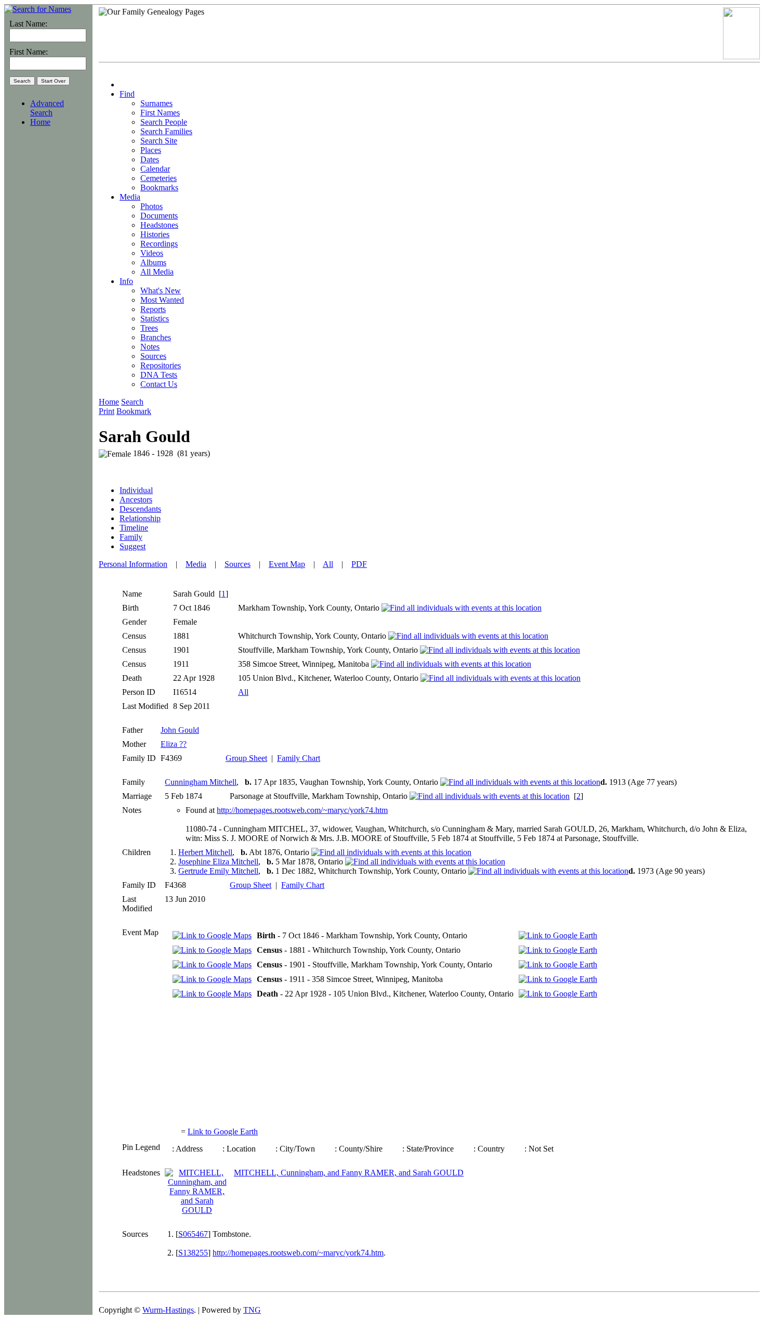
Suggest (133, 546)
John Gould (180, 730)
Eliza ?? (174, 744)
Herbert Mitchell (205, 852)
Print (106, 411)
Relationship (140, 518)
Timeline (134, 527)
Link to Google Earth (223, 1131)
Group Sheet (246, 758)
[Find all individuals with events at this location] (461, 607)
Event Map (287, 564)
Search (132, 401)
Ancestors (136, 499)
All (328, 564)
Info (126, 281)
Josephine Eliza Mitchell (218, 861)
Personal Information (133, 564)
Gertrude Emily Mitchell (218, 871)
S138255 (193, 1252)
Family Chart (298, 758)
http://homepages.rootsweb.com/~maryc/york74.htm (302, 810)
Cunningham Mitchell (200, 782)
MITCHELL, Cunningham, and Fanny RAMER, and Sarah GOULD (349, 1172)
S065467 (193, 1234)
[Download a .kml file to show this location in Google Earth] (558, 935)
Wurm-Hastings (168, 1309)
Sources (238, 564)
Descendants (140, 509)
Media (130, 196)
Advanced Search (47, 108)
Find (127, 93)
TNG (252, 1309)
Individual (136, 490)
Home (40, 122)
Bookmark (133, 411)
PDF (359, 564)
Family (131, 537)
